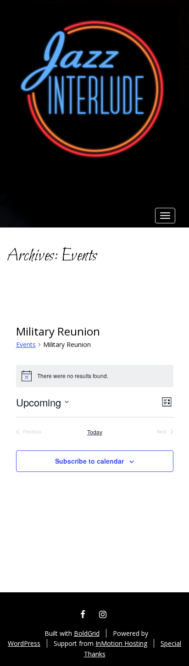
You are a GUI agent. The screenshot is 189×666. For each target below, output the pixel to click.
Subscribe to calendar (89, 461)
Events (26, 344)
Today (94, 432)
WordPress (24, 643)
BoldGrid (87, 633)
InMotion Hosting (121, 643)
